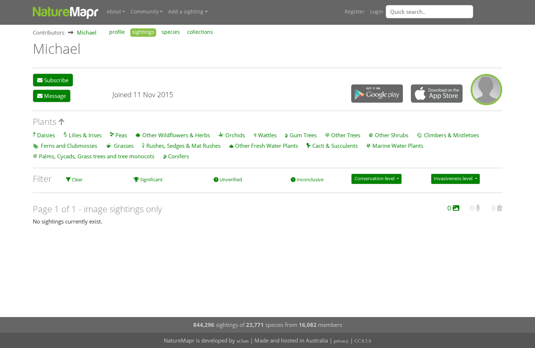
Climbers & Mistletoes (451, 135)
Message (54, 95)
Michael (86, 32)
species (171, 32)
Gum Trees (303, 135)
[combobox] (444, 11)
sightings (143, 32)
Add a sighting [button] (185, 11)
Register (355, 11)
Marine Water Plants (397, 145)
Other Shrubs (391, 135)
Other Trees (345, 135)
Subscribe (55, 80)
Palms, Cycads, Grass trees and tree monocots (96, 156)
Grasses (124, 145)
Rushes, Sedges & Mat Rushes (183, 145)
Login (376, 11)
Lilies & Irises (85, 135)
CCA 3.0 (362, 341)
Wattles (267, 135)
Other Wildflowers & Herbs (176, 135)
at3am (243, 341)
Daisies (46, 135)
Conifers (178, 156)
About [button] (114, 11)
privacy (341, 341)
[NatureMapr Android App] (377, 94)
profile (117, 32)
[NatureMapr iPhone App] (437, 94)
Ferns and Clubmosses (69, 145)
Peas (121, 135)
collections (200, 32)
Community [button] (145, 11)
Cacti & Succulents (335, 145)
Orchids (235, 135)
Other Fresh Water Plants (266, 145)
